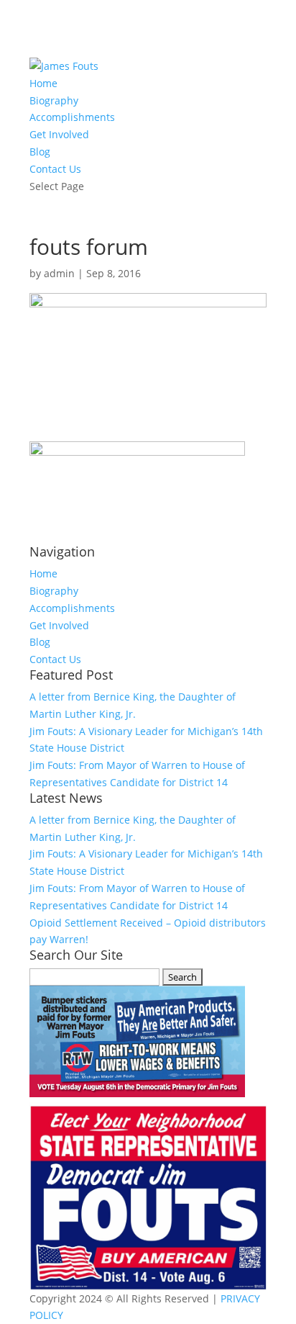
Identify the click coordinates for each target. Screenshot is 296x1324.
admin (59, 273)
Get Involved (59, 134)
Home (43, 83)
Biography (53, 100)
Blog (39, 151)
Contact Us (55, 169)
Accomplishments (72, 117)
